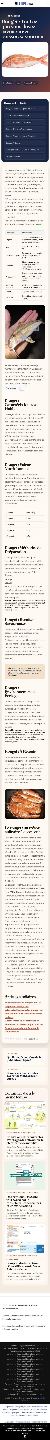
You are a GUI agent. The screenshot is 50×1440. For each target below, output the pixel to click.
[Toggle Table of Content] (20, 389)
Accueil (14, 1346)
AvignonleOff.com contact (29, 1346)
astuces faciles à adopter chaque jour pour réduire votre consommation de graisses (24, 1013)
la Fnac (38, 224)
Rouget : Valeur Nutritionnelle (17, 115)
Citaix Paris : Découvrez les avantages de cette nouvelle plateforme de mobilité (24, 1140)
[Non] (47, 1431)
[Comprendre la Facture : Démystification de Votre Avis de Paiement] (25, 1238)
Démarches (14, 16)
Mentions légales (28, 1348)
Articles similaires (13, 156)
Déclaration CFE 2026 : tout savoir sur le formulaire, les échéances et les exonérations (23, 1201)
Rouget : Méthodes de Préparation (20, 122)
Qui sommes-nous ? (12, 1348)
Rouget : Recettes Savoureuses (19, 129)
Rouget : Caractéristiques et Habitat (20, 108)
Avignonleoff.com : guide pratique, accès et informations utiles (25, 1355)
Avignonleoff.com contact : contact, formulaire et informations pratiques (25, 1385)
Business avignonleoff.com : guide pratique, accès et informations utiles (25, 1390)
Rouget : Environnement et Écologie (20, 136)
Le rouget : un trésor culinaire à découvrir (22, 150)
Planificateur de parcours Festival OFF (25, 1351)
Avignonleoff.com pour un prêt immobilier (25, 1394)
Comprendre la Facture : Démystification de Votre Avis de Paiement (23, 1266)
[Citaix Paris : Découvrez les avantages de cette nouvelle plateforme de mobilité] (25, 1115)
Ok (25, 1436)
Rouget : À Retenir (13, 143)
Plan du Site (42, 1348)
